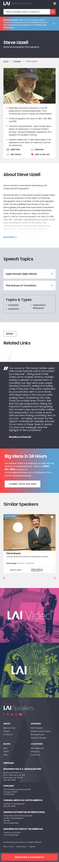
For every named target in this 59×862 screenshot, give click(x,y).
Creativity (13, 305)
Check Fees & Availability (37, 570)
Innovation (13, 309)
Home (5, 61)
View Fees (15, 149)
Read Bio (39, 149)
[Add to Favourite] (51, 517)
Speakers (17, 61)
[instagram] (16, 714)
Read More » (10, 237)
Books (9, 334)
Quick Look (15, 570)
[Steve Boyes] (29, 532)
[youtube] (20, 714)
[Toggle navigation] (54, 3)
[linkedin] (12, 714)
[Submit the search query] (53, 12)
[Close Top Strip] (54, 23)
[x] (7, 714)
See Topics (16, 154)
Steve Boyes (13, 553)
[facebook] (4, 714)
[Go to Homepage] (17, 3)
